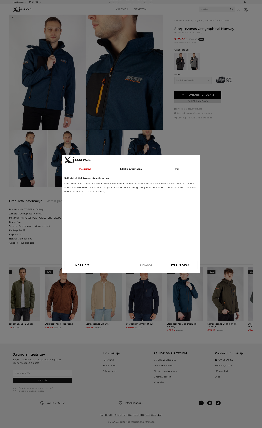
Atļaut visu (180, 265)
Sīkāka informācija (131, 168)
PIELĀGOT (146, 265)
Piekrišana (85, 168)
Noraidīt (82, 265)
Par (177, 168)
